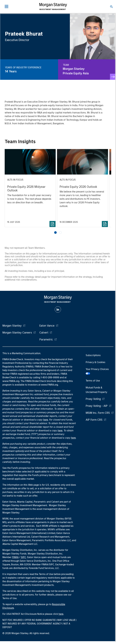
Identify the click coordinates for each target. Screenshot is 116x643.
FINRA (15, 557)
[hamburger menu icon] (6, 6)
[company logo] (53, 6)
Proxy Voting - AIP (97, 406)
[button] (55, 232)
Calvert (43, 332)
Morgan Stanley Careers (17, 332)
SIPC (23, 557)
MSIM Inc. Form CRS (98, 412)
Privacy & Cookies (95, 362)
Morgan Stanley (12, 325)
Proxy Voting (93, 399)
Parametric (46, 339)
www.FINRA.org (49, 384)
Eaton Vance (46, 325)
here (45, 419)
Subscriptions (93, 355)
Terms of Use (93, 380)
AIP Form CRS (94, 419)
